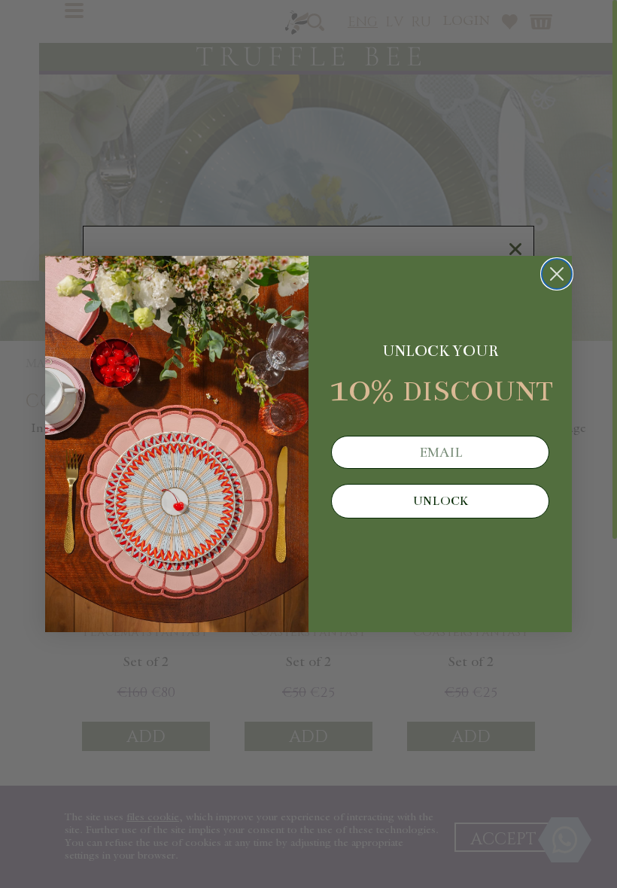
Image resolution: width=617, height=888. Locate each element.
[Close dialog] (557, 274)
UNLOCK (440, 501)
